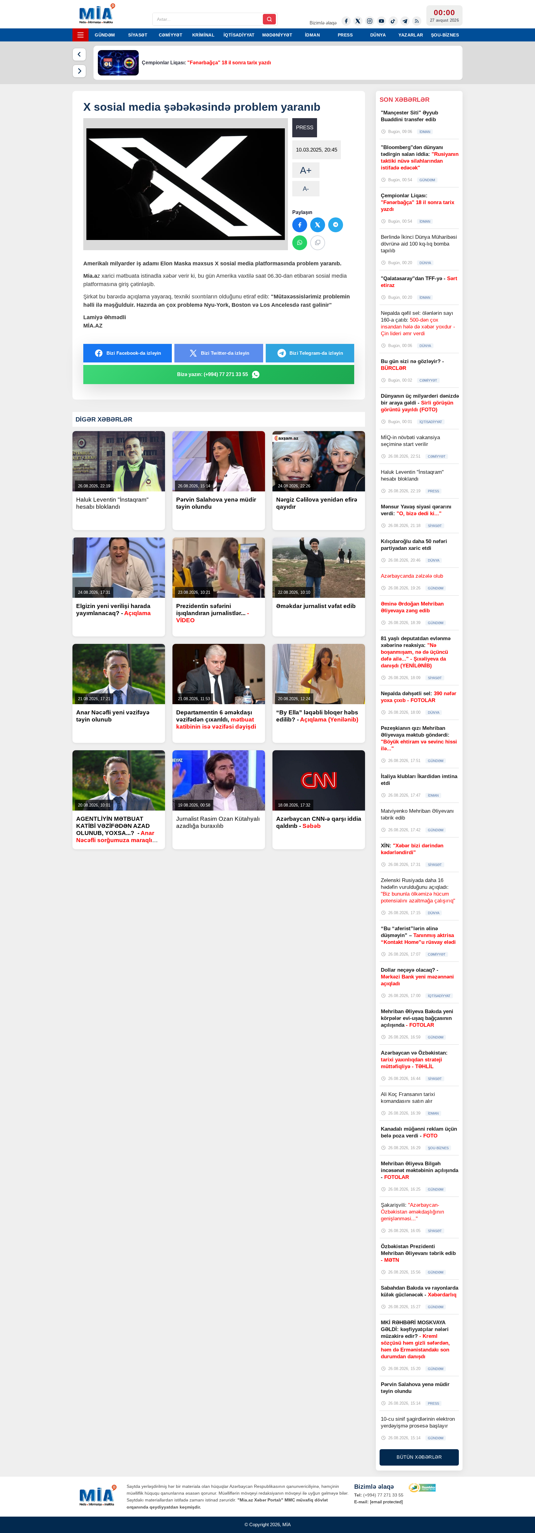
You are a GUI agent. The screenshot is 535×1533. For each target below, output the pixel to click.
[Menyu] (80, 34)
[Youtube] (381, 21)
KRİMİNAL (203, 34)
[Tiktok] (393, 21)
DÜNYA (378, 34)
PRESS (345, 34)
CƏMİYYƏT (170, 34)
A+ (306, 170)
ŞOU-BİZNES (445, 34)
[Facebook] (346, 21)
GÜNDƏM (105, 34)
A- (306, 188)
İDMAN (312, 34)
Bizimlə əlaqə (323, 22)
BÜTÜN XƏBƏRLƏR (419, 1457)
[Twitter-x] (358, 21)
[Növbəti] (79, 71)
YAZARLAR (410, 34)
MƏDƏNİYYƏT (277, 34)
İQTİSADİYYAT (239, 34)
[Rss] (416, 21)
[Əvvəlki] (79, 54)
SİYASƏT (137, 34)
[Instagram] (369, 21)
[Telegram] (405, 21)
